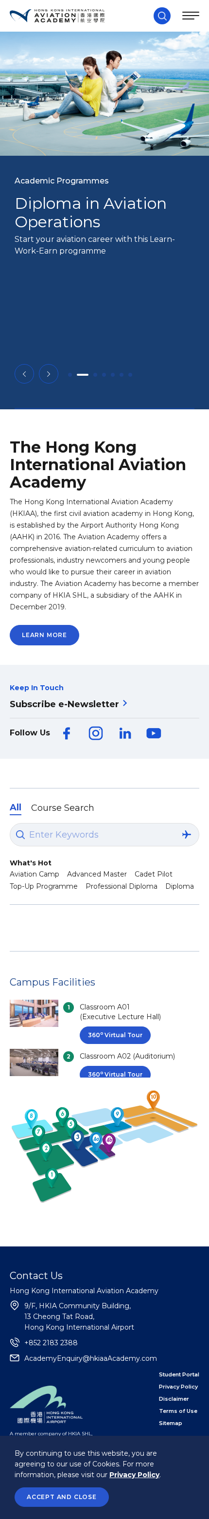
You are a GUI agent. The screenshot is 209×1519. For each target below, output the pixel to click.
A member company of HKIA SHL (50, 1433)
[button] (24, 374)
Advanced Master (97, 874)
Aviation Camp (34, 874)
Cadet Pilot (154, 874)
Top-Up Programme (44, 886)
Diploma (179, 886)
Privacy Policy (134, 1474)
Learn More (44, 635)
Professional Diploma (121, 886)
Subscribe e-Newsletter (64, 704)
